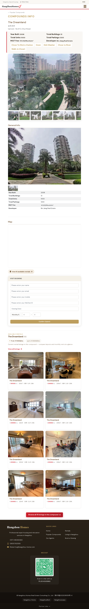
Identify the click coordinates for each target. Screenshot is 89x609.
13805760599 (15, 544)
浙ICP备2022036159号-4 (63, 595)
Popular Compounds (17, 12)
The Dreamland (15, 381)
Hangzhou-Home (30, 600)
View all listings (14, 349)
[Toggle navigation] (85, 6)
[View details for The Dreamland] (26, 365)
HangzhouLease (59, 600)
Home (48, 531)
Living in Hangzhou (71, 534)
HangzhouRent (45, 600)
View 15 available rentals (21, 272)
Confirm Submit (44, 322)
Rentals (67, 531)
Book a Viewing (70, 538)
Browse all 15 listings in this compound (43, 515)
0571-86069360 (16, 540)
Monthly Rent (17, 315)
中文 (83, 2)
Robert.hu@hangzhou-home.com (22, 547)
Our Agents (50, 538)
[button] (78, 82)
